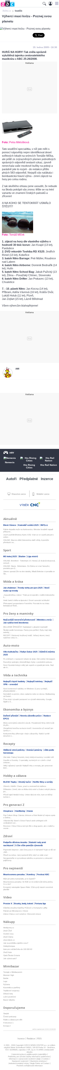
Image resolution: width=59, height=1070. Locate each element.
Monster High (8, 975)
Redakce (31, 1038)
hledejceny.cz (8, 928)
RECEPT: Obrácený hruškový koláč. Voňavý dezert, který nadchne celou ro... (26, 636)
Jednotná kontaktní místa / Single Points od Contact (28, 1063)
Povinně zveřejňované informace (30, 1066)
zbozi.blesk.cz (9, 940)
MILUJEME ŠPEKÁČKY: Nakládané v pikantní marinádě (25, 627)
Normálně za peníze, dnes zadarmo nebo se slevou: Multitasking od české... (29, 695)
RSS (39, 1038)
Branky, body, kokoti (23, 903)
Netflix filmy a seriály (43, 782)
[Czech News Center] (35, 504)
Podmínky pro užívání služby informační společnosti (29, 1056)
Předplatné (29, 479)
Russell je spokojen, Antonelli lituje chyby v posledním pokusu (27, 662)
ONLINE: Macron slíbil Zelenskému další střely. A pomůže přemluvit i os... (26, 541)
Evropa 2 (6, 1026)
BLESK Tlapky (10, 782)
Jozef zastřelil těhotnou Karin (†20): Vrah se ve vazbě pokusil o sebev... (28, 536)
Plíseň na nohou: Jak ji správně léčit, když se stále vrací (25, 855)
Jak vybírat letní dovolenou (15, 623)
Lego (5, 981)
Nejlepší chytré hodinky (14, 681)
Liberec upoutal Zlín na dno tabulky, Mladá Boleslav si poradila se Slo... (29, 572)
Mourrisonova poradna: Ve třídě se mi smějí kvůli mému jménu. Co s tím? (28, 883)
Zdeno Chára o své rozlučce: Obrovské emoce (22, 914)
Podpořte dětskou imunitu (15, 842)
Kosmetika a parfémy (11, 988)
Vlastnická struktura (38, 1061)
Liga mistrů (32, 556)
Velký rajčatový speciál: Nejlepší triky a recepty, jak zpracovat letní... (27, 767)
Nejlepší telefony (35, 681)
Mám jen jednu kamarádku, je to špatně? (19, 879)
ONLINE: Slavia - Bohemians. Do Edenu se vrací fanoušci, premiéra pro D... (26, 567)
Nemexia (9, 462)
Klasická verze (18, 494)
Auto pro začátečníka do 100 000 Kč (17, 949)
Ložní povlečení (9, 997)
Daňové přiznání (11, 716)
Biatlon (22, 556)
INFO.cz (44, 525)
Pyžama (6, 984)
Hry (12, 452)
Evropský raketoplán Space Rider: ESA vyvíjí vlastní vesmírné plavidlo (28, 888)
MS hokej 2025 (10, 556)
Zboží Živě (7, 931)
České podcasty (9, 1017)
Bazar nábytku (9, 1000)
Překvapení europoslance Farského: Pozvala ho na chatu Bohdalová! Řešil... (26, 604)
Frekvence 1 (8, 1023)
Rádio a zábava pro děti (12, 1020)
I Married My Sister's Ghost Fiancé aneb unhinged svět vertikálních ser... (25, 822)
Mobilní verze (42, 494)
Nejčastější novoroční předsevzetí (19, 620)
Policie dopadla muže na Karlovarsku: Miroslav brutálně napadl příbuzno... (28, 530)
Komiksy (31, 874)
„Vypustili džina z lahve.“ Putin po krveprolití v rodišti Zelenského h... (28, 596)
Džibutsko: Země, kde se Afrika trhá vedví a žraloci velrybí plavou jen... (29, 790)
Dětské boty (8, 994)
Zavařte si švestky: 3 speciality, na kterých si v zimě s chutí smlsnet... (27, 761)
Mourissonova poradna (14, 874)
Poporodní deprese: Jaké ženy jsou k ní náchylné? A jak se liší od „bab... (29, 851)
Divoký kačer (25, 782)
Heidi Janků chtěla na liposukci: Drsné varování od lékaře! (26, 600)
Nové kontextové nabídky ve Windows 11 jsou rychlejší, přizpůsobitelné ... (25, 690)
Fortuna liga (40, 903)
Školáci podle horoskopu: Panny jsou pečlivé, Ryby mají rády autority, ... (27, 631)
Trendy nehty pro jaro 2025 (30, 588)
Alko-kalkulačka (11, 652)
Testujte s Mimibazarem (12, 972)
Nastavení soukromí (20, 1061)
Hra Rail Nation (48, 465)
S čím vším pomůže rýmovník (29, 845)
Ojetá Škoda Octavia (11, 955)
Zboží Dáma (8, 937)
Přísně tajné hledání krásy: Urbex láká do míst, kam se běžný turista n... (27, 796)
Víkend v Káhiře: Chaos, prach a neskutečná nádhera (24, 786)
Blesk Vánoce (10, 525)
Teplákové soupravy (11, 991)
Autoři (11, 479)
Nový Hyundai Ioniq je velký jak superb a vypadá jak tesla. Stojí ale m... (28, 666)
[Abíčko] (7, 6)
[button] (56, 3)
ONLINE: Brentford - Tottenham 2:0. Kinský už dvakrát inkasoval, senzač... (29, 562)
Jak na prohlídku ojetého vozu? (15, 943)
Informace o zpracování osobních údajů (24, 1059)
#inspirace (8, 811)
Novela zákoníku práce (31, 716)
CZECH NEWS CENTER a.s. (36, 1045)
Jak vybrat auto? (10, 958)
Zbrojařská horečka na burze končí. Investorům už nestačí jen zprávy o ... (28, 729)
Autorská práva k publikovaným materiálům (29, 1054)
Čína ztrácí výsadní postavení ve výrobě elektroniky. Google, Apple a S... (27, 700)
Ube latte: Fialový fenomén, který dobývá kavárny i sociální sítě (28, 757)
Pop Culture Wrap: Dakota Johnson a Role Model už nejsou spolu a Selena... (29, 816)
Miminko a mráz (44, 620)
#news (30, 811)
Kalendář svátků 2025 (28, 525)
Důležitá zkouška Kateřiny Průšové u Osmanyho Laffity (25, 908)
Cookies (45, 1059)
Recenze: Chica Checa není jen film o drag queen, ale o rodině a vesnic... (28, 827)
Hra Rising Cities (29, 466)
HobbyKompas (9, 946)
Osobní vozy (8, 934)
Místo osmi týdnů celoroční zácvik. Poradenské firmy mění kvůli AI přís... (28, 724)
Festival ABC (43, 874)
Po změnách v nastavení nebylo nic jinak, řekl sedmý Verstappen (29, 659)
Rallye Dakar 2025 (29, 652)
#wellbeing (20, 811)
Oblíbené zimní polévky (14, 750)
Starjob (6, 1013)
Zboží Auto (7, 952)
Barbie (5, 978)
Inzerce (47, 479)
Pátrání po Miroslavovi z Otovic (15, 911)
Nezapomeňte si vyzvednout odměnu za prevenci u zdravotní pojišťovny (27, 859)
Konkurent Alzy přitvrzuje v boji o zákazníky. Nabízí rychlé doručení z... (26, 735)
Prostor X (8, 903)
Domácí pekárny (35, 750)
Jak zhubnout (9, 588)
